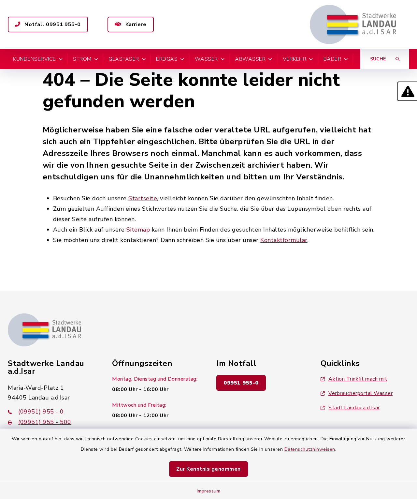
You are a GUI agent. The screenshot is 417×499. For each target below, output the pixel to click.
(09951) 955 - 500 (44, 422)
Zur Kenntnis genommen (208, 469)
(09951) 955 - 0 (41, 412)
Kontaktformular (284, 240)
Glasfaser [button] (123, 59)
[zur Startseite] (353, 24)
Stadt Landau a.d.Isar (354, 407)
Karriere (135, 24)
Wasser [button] (206, 59)
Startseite (142, 198)
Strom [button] (82, 59)
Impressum (209, 491)
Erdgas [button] (167, 59)
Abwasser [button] (250, 59)
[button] (407, 91)
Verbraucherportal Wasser (360, 393)
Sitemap (138, 230)
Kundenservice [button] (34, 59)
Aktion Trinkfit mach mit (357, 379)
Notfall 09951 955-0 (52, 24)
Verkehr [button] (295, 59)
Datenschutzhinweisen (309, 449)
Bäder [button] (332, 59)
